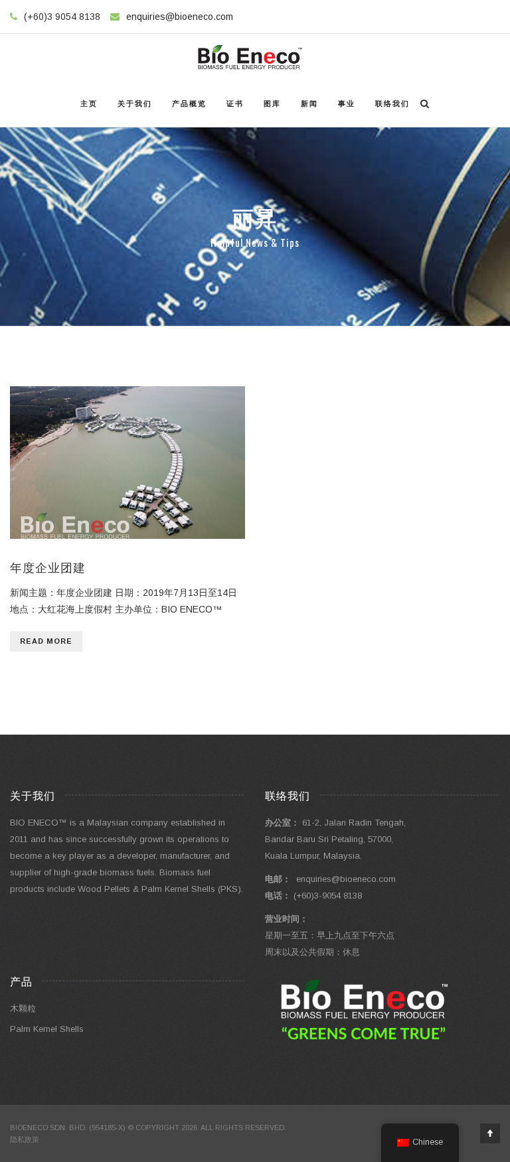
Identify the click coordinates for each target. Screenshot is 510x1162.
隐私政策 (24, 1139)
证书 (235, 104)
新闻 (309, 104)
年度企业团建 (48, 566)
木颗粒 (23, 1008)
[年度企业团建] (127, 462)
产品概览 (189, 104)
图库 (272, 104)
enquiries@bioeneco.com (179, 16)
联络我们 (392, 104)
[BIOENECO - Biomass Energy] (250, 57)
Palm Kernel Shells (47, 1029)
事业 (346, 104)
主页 (89, 104)
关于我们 (135, 104)
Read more (46, 641)
